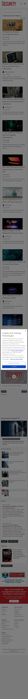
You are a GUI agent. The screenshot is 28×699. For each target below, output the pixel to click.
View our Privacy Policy (16, 359)
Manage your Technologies (14, 363)
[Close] (25, 330)
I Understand (14, 366)
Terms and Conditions (17, 350)
